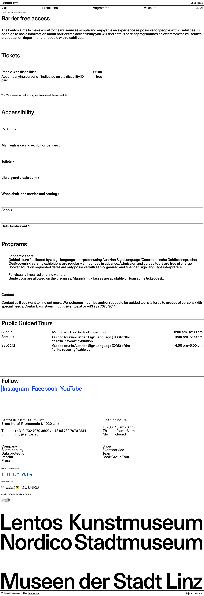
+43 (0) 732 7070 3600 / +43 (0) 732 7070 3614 (50, 430)
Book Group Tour (115, 456)
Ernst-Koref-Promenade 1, (30, 423)
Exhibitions (50, 8)
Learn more (33, 593)
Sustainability (12, 449)
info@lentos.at (26, 434)
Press (200, 3)
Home (4, 13)
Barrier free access (20, 13)
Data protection (14, 453)
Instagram (15, 388)
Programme (100, 8)
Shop (193, 3)
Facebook (44, 388)
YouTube (71, 388)
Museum (149, 8)
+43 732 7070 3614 (101, 306)
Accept (199, 593)
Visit (4, 8)
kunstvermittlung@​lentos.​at (60, 306)
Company (9, 446)
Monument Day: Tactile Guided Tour (79, 332)
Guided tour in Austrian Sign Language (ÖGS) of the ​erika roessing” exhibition (91, 347)
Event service (113, 449)
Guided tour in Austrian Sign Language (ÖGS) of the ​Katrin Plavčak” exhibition (91, 339)
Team (106, 453)
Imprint (7, 456)
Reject (188, 593)
